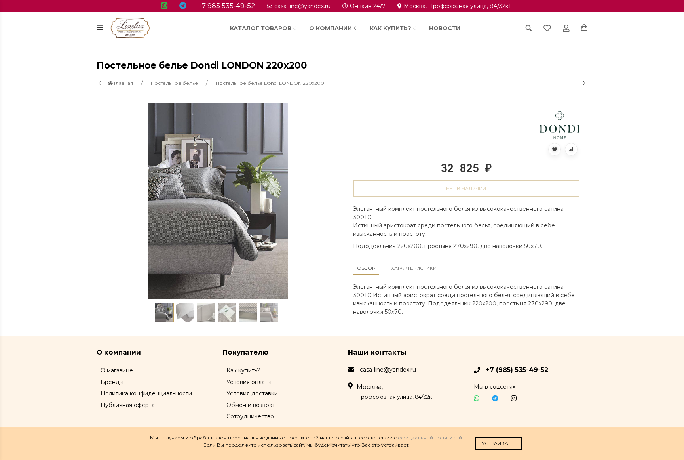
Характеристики (414, 268)
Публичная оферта (128, 404)
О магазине (117, 370)
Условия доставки (252, 393)
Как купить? (390, 28)
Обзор (366, 268)
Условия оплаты (249, 382)
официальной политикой (430, 438)
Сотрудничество (250, 416)
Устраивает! (498, 443)
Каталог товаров (260, 28)
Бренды (112, 382)
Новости (444, 28)
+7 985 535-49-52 (226, 6)
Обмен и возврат (250, 404)
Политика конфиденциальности (146, 393)
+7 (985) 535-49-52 (517, 370)
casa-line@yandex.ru (302, 6)
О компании (330, 28)
